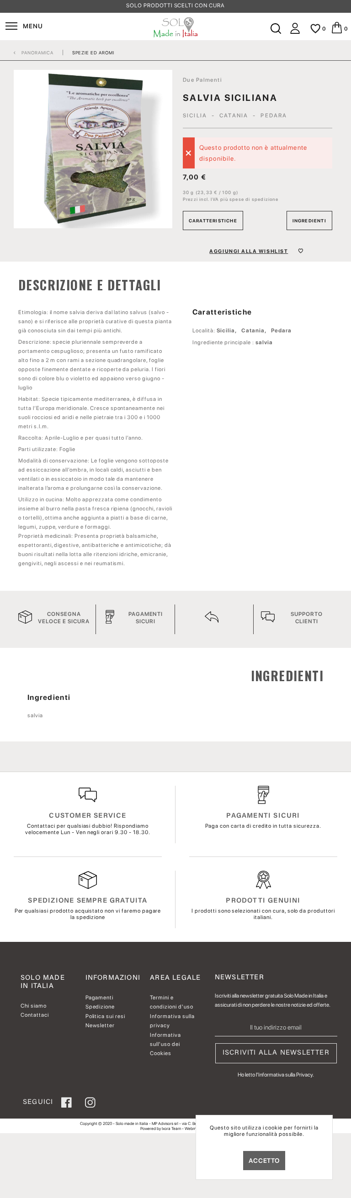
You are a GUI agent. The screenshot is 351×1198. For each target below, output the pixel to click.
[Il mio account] (295, 32)
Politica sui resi (105, 1016)
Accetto (264, 1160)
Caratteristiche (213, 220)
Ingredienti (309, 220)
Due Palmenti (202, 80)
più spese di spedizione (249, 199)
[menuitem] (24, 27)
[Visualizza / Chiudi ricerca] (275, 29)
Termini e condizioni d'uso (171, 1002)
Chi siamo (34, 1006)
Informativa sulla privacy (172, 1021)
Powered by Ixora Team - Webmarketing (175, 1128)
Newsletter (100, 1025)
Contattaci (35, 1015)
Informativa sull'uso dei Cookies (165, 1044)
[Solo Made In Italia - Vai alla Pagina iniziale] (176, 27)
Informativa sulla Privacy (285, 1075)
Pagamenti (99, 997)
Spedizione (100, 1007)
